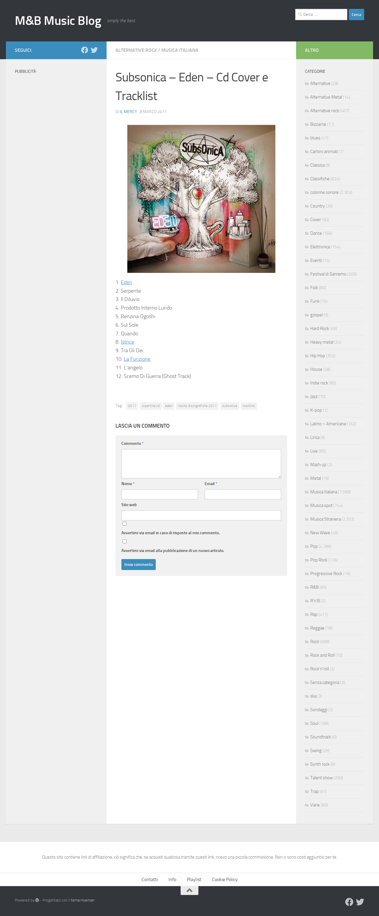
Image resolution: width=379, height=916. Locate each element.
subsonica (229, 406)
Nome (128, 483)
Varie (315, 805)
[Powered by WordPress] (37, 900)
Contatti (150, 879)
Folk (314, 287)
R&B (314, 587)
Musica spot (321, 505)
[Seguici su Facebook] (84, 50)
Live (314, 451)
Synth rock (320, 764)
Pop (314, 546)
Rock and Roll (322, 655)
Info (172, 879)
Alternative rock (136, 50)
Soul (314, 723)
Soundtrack (320, 737)
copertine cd (151, 406)
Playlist (194, 879)
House (316, 369)
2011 (132, 406)
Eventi (316, 260)
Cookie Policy (225, 879)
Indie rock (319, 383)
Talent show (321, 777)
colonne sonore (324, 192)
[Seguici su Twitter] (94, 50)
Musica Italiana (179, 50)
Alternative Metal (326, 97)
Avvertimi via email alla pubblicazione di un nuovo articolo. (172, 550)
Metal (315, 478)
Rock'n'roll (319, 669)
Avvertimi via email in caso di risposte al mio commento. (170, 532)
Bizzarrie (318, 124)
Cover (315, 219)
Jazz (314, 396)
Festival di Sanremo (328, 274)
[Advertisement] (56, 166)
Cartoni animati (324, 151)
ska (313, 696)
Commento (132, 443)
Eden (126, 282)
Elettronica (320, 246)
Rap (313, 614)
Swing (316, 750)
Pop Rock (318, 560)
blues (315, 138)
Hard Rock (319, 328)
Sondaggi (318, 709)
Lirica (314, 437)
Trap (314, 791)
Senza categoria (324, 682)
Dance (316, 233)
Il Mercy (128, 111)
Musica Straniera (325, 519)
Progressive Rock (326, 573)
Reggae (317, 628)
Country (317, 206)
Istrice (127, 342)
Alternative (320, 83)
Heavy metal (321, 342)
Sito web (129, 504)
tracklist (249, 406)
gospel (316, 315)
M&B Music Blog (58, 20)
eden (168, 406)
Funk (314, 301)
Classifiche (320, 178)
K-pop (316, 410)
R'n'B (315, 600)
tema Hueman (82, 900)
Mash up (318, 464)
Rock (314, 641)
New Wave (320, 532)
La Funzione (137, 359)
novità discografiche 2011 (197, 406)
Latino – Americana (328, 423)
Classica (317, 165)
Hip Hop (317, 355)
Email (211, 483)
